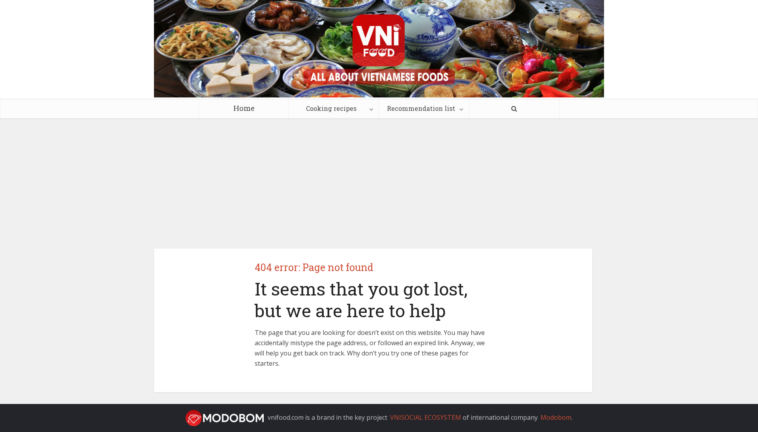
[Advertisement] (379, 177)
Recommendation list (421, 108)
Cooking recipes (331, 108)
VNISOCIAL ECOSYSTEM (425, 417)
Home (244, 108)
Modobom (555, 417)
